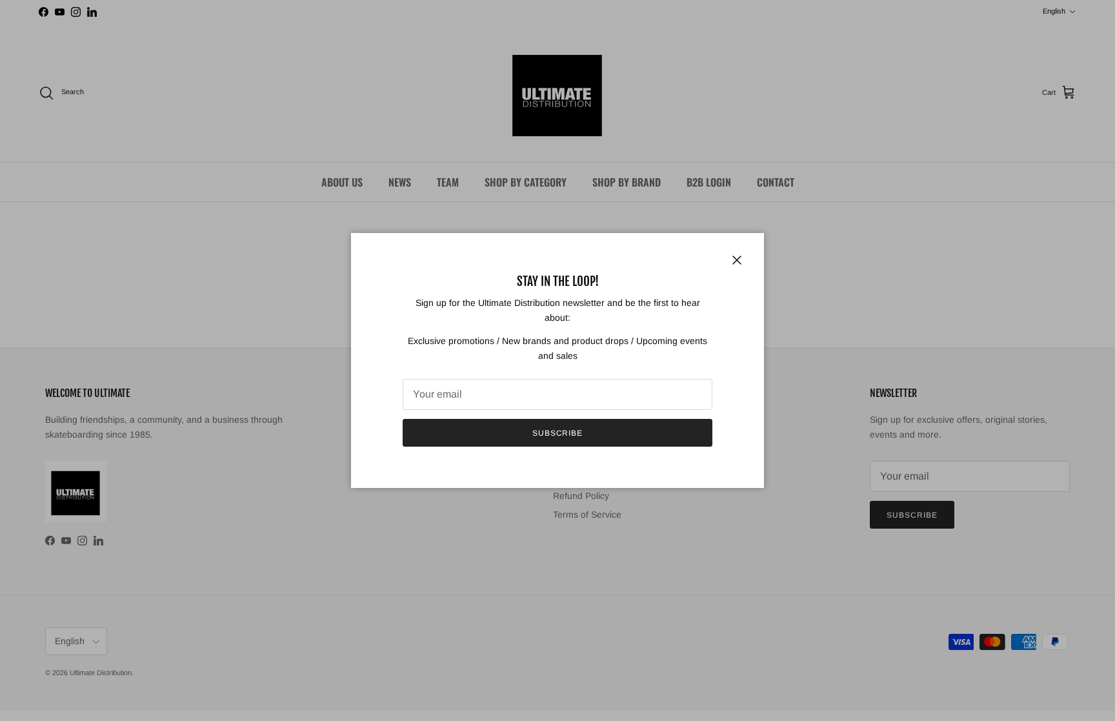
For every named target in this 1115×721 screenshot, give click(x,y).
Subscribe (557, 433)
